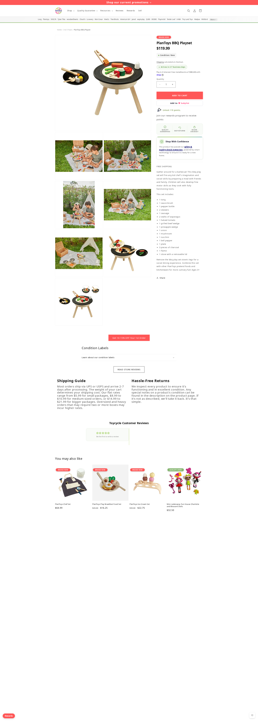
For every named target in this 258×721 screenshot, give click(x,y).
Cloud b (82, 19)
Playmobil (161, 19)
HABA (179, 19)
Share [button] (162, 278)
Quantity (160, 79)
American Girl (125, 19)
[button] (71, 10)
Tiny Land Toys (187, 19)
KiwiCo (106, 19)
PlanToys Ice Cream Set (140, 504)
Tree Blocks (115, 19)
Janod (134, 19)
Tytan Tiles (61, 19)
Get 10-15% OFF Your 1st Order (129, 338)
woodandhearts (72, 19)
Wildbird (204, 19)
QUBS (148, 19)
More (212, 20)
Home (59, 30)
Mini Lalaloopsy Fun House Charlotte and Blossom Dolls (183, 505)
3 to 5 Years (67, 30)
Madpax (197, 19)
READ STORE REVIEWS (129, 369)
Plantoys (46, 19)
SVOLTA (53, 19)
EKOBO (154, 19)
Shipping (160, 62)
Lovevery (90, 19)
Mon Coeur (99, 19)
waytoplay (141, 19)
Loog (40, 19)
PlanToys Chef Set (63, 504)
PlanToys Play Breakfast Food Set (106, 504)
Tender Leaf (171, 19)
